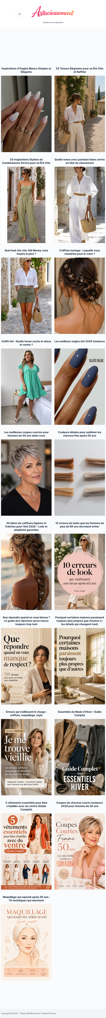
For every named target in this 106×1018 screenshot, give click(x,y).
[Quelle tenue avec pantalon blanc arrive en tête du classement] (79, 205)
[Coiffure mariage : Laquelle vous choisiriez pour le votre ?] (79, 296)
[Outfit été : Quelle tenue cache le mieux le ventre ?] (26, 386)
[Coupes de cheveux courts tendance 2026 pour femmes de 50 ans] (79, 851)
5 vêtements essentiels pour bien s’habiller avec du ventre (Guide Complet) (26, 806)
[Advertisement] (53, 47)
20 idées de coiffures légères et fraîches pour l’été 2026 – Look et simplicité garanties (26, 526)
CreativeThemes (48, 1013)
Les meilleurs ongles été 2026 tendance (79, 341)
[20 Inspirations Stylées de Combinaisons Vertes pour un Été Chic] (26, 205)
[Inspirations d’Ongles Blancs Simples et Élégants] (26, 114)
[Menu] (20, 14)
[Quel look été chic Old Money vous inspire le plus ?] (26, 296)
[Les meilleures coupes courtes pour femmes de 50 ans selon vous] (26, 477)
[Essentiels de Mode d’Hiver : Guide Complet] (79, 757)
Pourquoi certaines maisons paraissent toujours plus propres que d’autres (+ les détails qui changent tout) (79, 621)
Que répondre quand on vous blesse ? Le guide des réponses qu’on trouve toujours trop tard (26, 621)
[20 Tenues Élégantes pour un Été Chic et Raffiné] (79, 114)
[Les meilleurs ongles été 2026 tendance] (79, 386)
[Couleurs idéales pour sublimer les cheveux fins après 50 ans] (79, 477)
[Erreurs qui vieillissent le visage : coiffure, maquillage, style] (26, 757)
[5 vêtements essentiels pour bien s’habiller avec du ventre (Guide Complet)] (26, 851)
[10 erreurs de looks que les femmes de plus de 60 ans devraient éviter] (79, 572)
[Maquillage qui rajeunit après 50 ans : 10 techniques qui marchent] (26, 942)
